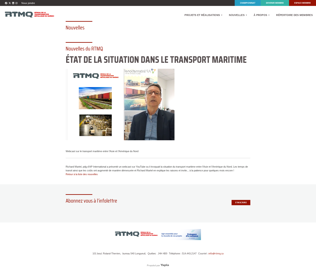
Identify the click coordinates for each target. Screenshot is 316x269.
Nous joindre (28, 3)
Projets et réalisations (202, 15)
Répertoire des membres (294, 15)
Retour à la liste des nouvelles (82, 174)
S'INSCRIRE (241, 202)
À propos (260, 15)
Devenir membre (275, 2)
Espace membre (302, 2)
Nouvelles (237, 15)
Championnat (247, 2)
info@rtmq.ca (216, 253)
